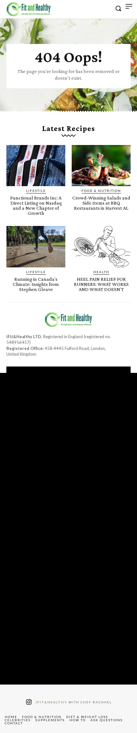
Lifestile (36, 190)
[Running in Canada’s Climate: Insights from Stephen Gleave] (35, 246)
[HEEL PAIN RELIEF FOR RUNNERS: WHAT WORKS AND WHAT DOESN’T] (101, 246)
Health (101, 272)
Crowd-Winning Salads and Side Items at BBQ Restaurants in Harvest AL (101, 203)
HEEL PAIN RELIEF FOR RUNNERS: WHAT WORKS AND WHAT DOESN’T (101, 284)
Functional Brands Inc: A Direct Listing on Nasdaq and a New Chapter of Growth (35, 205)
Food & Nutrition (101, 190)
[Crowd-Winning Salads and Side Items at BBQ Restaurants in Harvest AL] (101, 165)
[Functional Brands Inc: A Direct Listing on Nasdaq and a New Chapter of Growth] (35, 165)
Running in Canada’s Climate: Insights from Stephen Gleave (36, 284)
